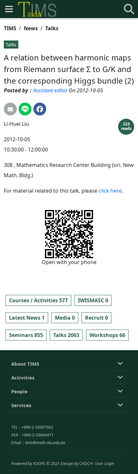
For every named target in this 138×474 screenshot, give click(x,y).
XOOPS (39, 463)
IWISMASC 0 (93, 300)
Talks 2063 (66, 335)
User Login (104, 463)
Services (21, 405)
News (31, 28)
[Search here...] (129, 9)
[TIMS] (37, 9)
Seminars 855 (26, 335)
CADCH (86, 463)
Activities (22, 377)
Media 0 (65, 317)
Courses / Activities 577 (38, 300)
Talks (51, 28)
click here (110, 190)
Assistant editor (50, 90)
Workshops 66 (107, 335)
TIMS (10, 28)
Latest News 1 (27, 317)
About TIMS (25, 363)
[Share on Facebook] (39, 109)
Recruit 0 (96, 317)
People (19, 391)
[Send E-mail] (10, 109)
